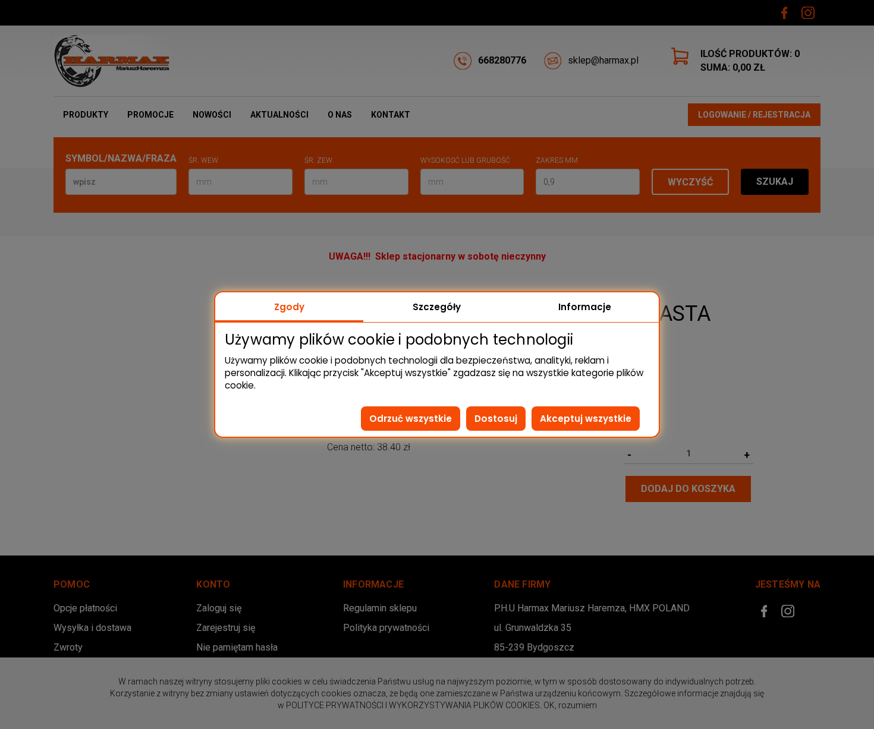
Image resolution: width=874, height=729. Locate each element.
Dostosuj (495, 418)
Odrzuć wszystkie (410, 418)
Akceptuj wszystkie (585, 418)
